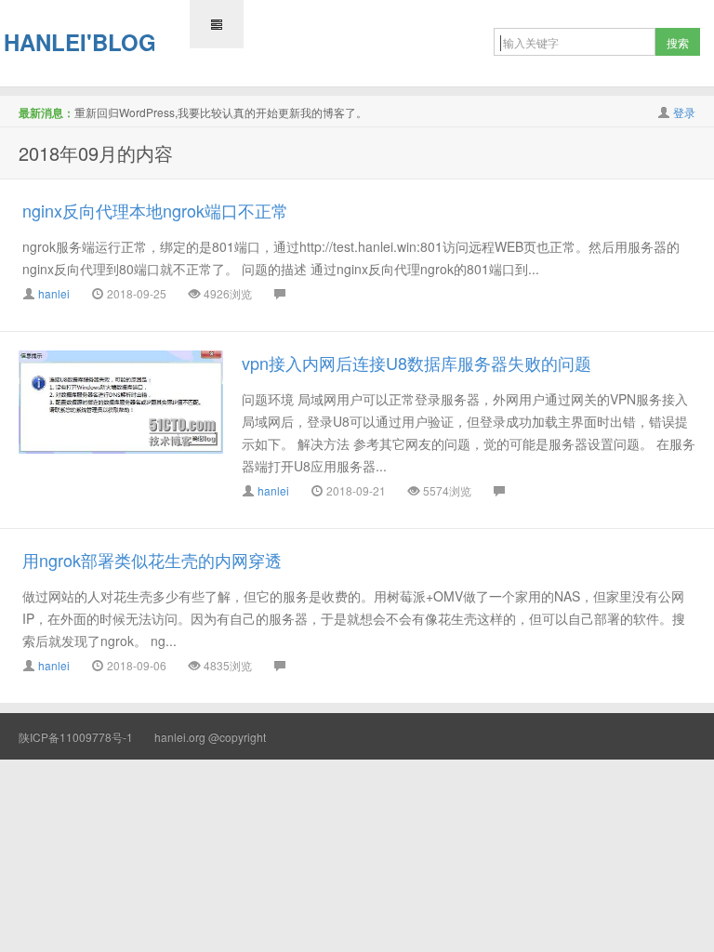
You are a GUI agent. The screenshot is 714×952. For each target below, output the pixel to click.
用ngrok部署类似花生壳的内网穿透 (152, 560)
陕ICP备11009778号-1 (76, 737)
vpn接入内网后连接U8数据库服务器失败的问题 (416, 362)
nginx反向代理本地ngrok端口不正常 (155, 210)
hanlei (54, 293)
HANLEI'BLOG (80, 42)
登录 (684, 112)
